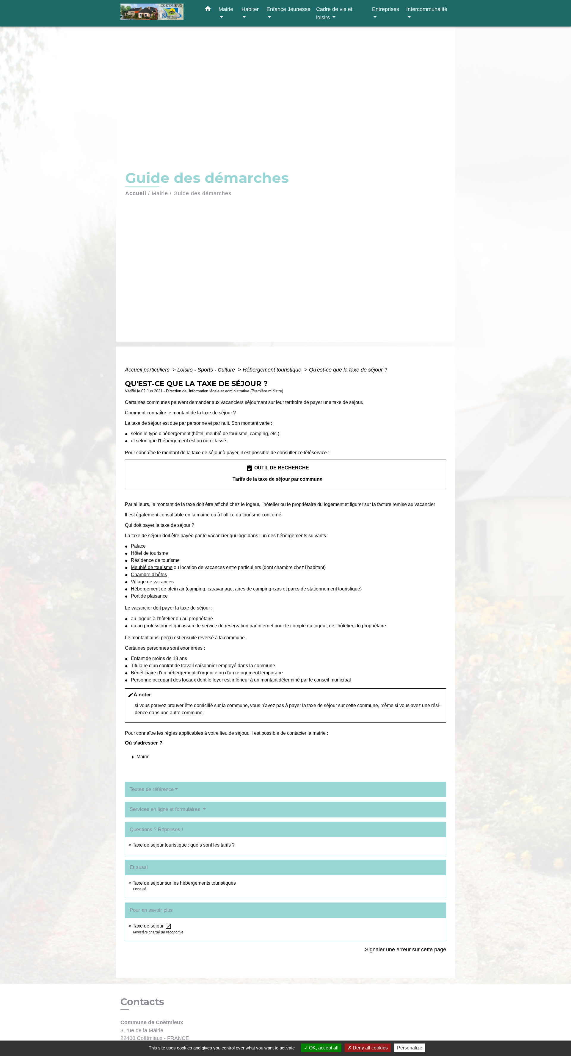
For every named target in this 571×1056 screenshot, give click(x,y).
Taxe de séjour (152, 925)
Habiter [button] (250, 9)
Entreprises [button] (385, 9)
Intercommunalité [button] (426, 9)
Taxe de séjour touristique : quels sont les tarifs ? (184, 844)
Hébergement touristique (273, 370)
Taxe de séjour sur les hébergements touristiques (184, 883)
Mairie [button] (226, 9)
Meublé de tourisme (151, 567)
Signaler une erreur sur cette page (405, 949)
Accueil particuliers (148, 370)
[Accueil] (157, 13)
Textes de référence (152, 789)
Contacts (142, 1002)
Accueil (135, 193)
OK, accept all (323, 1047)
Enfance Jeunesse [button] (288, 9)
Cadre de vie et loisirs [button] (334, 13)
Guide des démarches (202, 193)
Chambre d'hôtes (149, 574)
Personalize (409, 1047)
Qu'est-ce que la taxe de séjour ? (348, 370)
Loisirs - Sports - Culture (206, 370)
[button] (208, 10)
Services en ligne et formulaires (166, 809)
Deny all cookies (370, 1047)
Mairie (160, 193)
